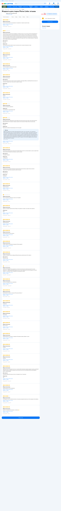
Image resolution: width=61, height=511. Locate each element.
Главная (3, 9)
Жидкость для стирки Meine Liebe (15, 9)
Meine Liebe (7, 9)
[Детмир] (7, 3)
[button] (57, 7)
